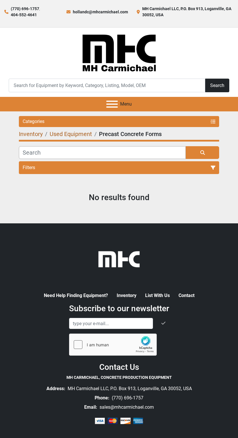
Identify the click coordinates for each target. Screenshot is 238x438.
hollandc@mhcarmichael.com (100, 12)
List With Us (157, 295)
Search (217, 85)
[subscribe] (163, 323)
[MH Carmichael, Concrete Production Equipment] (119, 258)
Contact (186, 295)
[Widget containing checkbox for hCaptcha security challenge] (113, 345)
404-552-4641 (24, 14)
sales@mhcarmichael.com (126, 407)
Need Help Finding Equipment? (76, 295)
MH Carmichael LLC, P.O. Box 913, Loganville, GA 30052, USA (129, 388)
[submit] (202, 152)
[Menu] (112, 104)
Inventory (126, 295)
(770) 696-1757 (25, 8)
